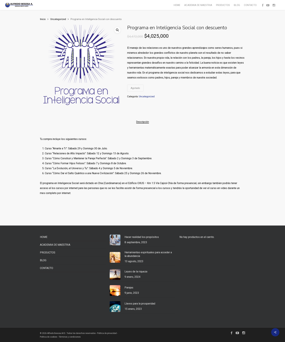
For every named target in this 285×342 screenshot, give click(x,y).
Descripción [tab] (142, 121)
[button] (117, 30)
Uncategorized (58, 19)
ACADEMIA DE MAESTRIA (55, 244)
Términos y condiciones (70, 337)
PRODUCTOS (47, 252)
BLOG (43, 260)
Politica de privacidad (107, 333)
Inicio (43, 19)
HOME (43, 237)
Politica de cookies (48, 337)
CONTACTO (46, 268)
